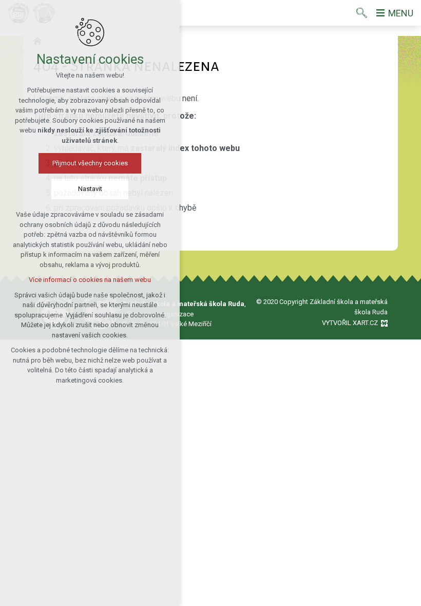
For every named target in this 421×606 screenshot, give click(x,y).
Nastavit (90, 189)
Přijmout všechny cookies (90, 163)
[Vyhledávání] (361, 13)
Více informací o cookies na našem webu (90, 279)
